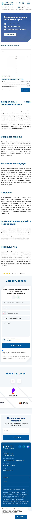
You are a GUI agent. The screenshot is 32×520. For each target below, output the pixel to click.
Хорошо (21, 517)
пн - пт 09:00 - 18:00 (9, 465)
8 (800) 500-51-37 (8, 7)
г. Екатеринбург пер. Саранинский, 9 (13, 460)
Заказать (25, 90)
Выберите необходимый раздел (10, 45)
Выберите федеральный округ (13, 318)
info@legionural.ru (24, 7)
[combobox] (4, 313)
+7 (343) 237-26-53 (8, 455)
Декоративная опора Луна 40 (12, 79)
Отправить (16, 345)
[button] (13, 381)
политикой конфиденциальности (15, 358)
